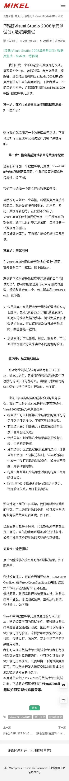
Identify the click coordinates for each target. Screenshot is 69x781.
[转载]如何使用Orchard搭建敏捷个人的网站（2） (51, 733)
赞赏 (34, 707)
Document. (42, 768)
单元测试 (40, 717)
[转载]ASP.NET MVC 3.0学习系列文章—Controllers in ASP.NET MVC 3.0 (18, 733)
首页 (17, 16)
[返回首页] (18, 5)
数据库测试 (55, 717)
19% (63, 700)
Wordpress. (16, 768)
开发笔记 (27, 16)
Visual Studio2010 (45, 16)
